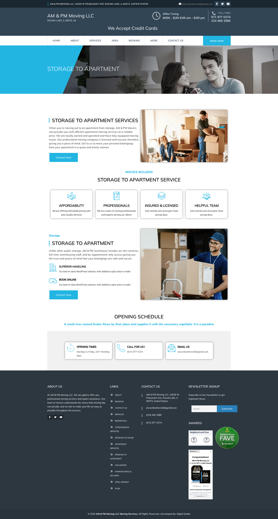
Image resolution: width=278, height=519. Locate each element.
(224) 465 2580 (154, 414)
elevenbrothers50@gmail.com (197, 4)
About (74, 40)
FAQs (117, 488)
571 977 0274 (221, 17)
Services (95, 40)
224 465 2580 (221, 21)
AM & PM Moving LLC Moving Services (116, 513)
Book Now (217, 41)
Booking (134, 40)
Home (56, 40)
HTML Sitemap (121, 482)
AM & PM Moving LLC (70, 17)
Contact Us (175, 40)
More (154, 40)
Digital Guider (183, 513)
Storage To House (124, 438)
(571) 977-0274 (154, 422)
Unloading (120, 465)
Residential (120, 421)
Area (115, 40)
